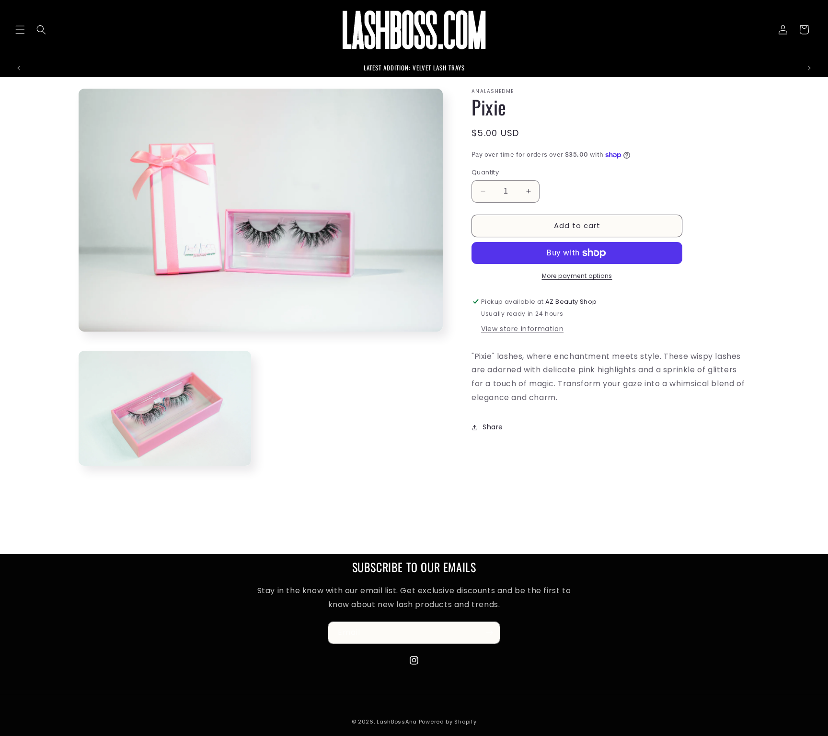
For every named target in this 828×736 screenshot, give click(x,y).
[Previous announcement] (18, 68)
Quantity (485, 172)
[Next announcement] (809, 68)
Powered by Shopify (448, 721)
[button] (20, 29)
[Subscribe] (489, 632)
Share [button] (493, 427)
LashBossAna (397, 721)
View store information (522, 329)
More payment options (577, 276)
